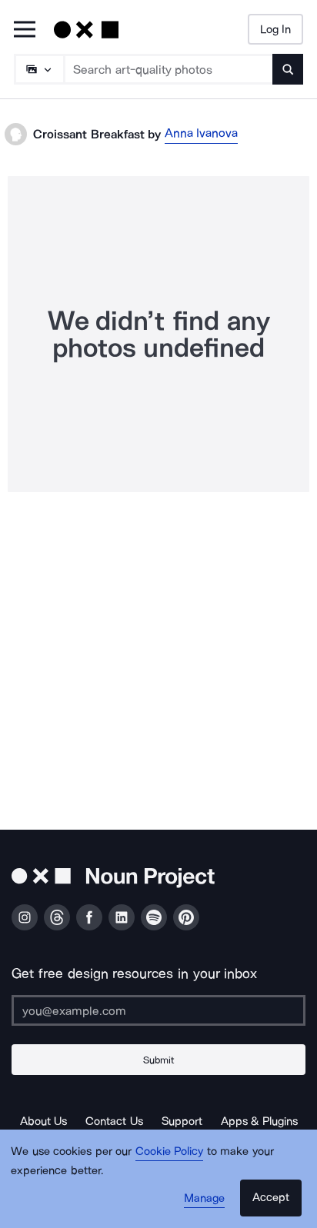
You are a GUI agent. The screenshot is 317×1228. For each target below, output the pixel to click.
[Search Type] (38, 69)
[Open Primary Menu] (24, 30)
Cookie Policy (169, 1151)
